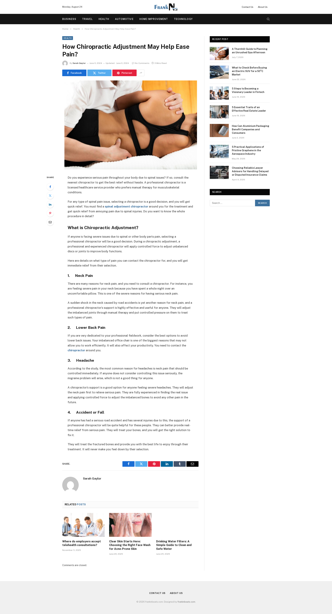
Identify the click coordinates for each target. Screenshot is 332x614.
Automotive (124, 19)
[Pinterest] (50, 213)
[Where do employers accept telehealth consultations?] (83, 525)
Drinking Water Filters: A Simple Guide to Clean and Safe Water (174, 545)
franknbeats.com (186, 602)
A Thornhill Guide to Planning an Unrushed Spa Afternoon (250, 51)
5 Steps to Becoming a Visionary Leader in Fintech (248, 90)
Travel (87, 19)
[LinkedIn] (50, 204)
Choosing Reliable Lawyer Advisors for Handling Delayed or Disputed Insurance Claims (250, 171)
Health (104, 19)
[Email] (50, 222)
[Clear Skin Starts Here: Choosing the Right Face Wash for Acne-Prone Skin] (130, 525)
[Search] (268, 19)
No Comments (142, 63)
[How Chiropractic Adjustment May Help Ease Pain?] (130, 125)
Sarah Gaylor (79, 63)
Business (69, 19)
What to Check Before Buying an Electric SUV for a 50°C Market (249, 71)
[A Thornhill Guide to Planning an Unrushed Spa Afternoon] (219, 53)
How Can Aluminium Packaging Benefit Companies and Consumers (250, 129)
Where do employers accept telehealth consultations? (81, 543)
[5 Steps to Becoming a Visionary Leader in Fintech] (219, 93)
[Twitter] (50, 195)
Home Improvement (153, 19)
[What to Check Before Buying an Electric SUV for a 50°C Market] (219, 72)
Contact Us (247, 7)
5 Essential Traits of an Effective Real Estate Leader (249, 109)
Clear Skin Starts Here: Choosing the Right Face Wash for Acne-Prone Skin (129, 545)
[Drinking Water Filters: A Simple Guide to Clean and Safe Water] (177, 525)
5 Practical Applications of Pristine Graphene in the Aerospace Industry (248, 150)
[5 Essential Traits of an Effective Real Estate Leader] (219, 111)
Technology (183, 19)
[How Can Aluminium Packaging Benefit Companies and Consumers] (219, 130)
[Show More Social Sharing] (140, 73)
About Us (263, 7)
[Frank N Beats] (166, 7)
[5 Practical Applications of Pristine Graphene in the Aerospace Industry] (219, 151)
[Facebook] (50, 186)
